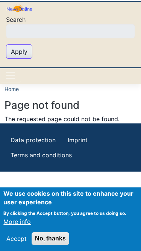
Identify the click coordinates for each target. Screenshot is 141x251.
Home (12, 89)
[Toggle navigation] (10, 75)
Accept (16, 238)
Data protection (33, 140)
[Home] (20, 8)
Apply (19, 51)
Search (16, 19)
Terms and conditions (41, 155)
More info (17, 221)
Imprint (78, 140)
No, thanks (50, 238)
